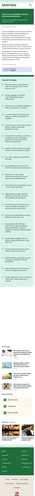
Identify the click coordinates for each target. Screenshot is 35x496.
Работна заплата (13, 400)
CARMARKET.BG (6, 463)
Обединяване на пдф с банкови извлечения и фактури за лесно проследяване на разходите (16, 196)
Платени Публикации (22, 483)
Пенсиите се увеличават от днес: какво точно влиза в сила (18, 216)
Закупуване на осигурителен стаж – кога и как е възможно (18, 186)
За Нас (7, 479)
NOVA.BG (4, 471)
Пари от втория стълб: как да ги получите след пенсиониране (17, 269)
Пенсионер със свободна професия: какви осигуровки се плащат (18, 107)
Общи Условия (24, 479)
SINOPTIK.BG (25, 455)
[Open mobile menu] (30, 5)
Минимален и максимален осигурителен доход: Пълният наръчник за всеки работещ (16, 176)
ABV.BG (4, 451)
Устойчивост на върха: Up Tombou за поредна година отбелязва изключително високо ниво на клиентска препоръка (18, 139)
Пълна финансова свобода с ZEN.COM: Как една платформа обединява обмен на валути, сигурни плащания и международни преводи (18, 228)
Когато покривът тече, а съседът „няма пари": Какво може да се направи (18, 279)
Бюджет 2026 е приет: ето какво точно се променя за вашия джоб (17, 149)
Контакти (17, 487)
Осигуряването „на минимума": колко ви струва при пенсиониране (18, 167)
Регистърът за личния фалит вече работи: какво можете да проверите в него (18, 127)
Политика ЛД (9, 483)
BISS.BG (4, 467)
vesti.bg (11, 422)
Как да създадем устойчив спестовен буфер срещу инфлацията (15, 97)
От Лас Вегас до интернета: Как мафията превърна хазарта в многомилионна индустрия (17, 206)
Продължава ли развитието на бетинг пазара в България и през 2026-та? (17, 240)
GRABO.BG (24, 459)
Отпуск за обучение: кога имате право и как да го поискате (17, 250)
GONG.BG (4, 459)
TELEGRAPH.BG (25, 467)
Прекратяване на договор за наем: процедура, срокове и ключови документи (18, 260)
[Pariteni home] (9, 5)
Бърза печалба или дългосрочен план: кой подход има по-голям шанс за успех (16, 86)
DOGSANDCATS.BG (26, 463)
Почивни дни (12, 406)
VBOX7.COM (5, 455)
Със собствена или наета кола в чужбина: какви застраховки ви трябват (17, 116)
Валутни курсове (13, 412)
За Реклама (14, 479)
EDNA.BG (23, 451)
